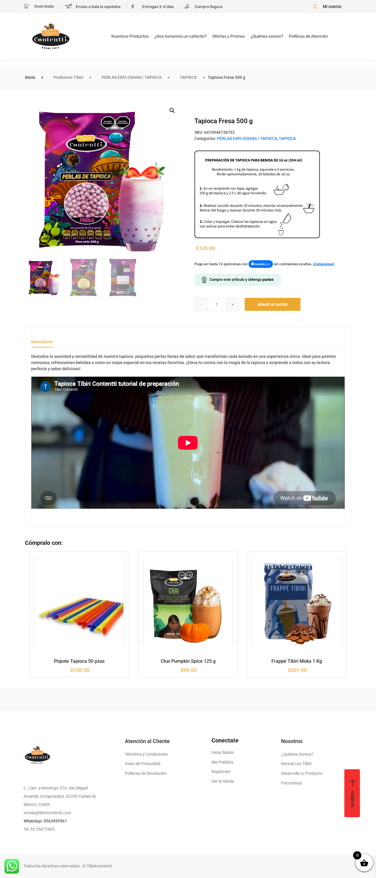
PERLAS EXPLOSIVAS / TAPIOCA (132, 77)
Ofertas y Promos (228, 36)
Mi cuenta (332, 6)
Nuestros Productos (130, 36)
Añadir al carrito (273, 304)
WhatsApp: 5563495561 (45, 821)
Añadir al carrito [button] (74, 660)
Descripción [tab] (42, 342)
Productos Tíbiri (68, 77)
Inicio (30, 77)
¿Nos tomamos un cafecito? (181, 36)
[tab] (42, 344)
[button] (172, 110)
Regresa (352, 799)
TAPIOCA (188, 77)
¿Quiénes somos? (267, 36)
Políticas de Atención (308, 36)
